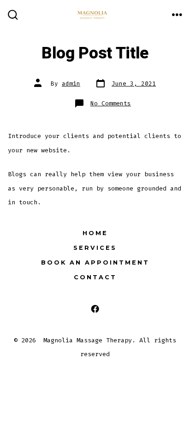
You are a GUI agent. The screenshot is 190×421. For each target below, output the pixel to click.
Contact (95, 277)
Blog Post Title (95, 53)
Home (95, 233)
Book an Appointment (95, 262)
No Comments (110, 103)
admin (71, 83)
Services (95, 247)
